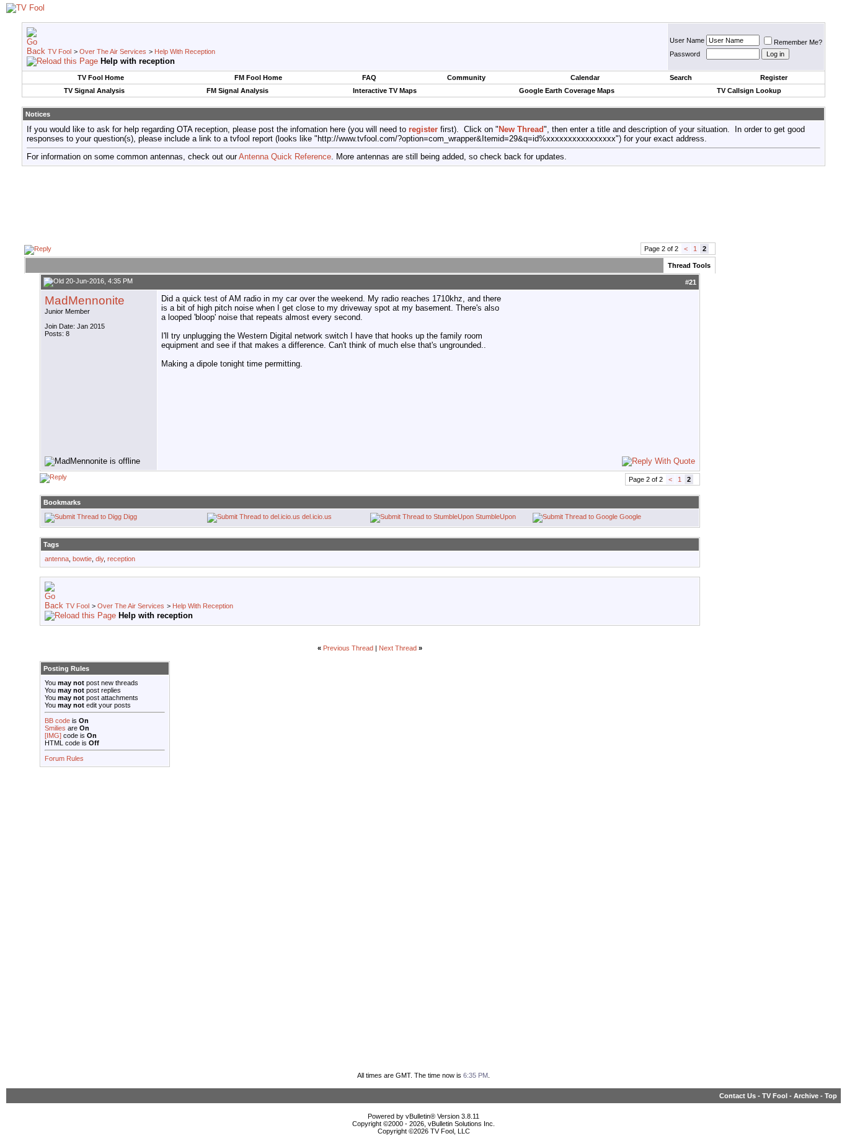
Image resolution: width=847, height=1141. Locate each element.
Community (466, 77)
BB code (57, 720)
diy (99, 558)
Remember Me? (798, 42)
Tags (51, 544)
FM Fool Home (258, 77)
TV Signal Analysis (94, 90)
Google (630, 516)
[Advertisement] (423, 203)
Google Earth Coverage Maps (566, 90)
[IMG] (53, 735)
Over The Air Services (112, 51)
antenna (57, 558)
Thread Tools (689, 265)
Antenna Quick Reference (285, 156)
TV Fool (59, 51)
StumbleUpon (496, 516)
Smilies (55, 728)
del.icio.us (317, 516)
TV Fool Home (101, 77)
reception (121, 558)
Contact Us (737, 1095)
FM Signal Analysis (237, 90)
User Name (687, 40)
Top (831, 1095)
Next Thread (398, 648)
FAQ (369, 77)
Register (773, 77)
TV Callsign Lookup (749, 90)
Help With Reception (184, 51)
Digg (130, 516)
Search (681, 77)
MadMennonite (85, 300)
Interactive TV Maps (385, 90)
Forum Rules (64, 758)
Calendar (585, 77)
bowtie (82, 558)
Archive (806, 1095)
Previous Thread (348, 648)
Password (685, 54)
